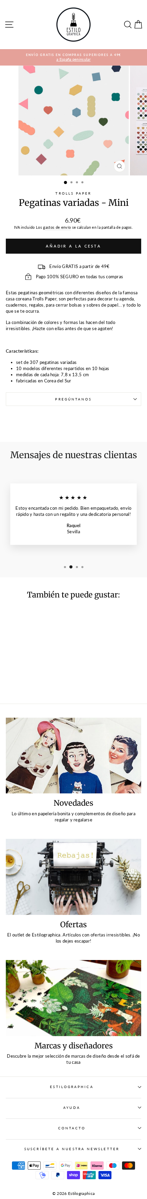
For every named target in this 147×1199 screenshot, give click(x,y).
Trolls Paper (73, 193)
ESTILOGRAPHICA (71, 1087)
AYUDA (71, 1107)
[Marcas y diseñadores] (73, 998)
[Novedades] (73, 756)
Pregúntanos (73, 399)
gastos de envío (57, 227)
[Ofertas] (73, 877)
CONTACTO (72, 1128)
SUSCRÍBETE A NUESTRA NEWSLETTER (71, 1149)
